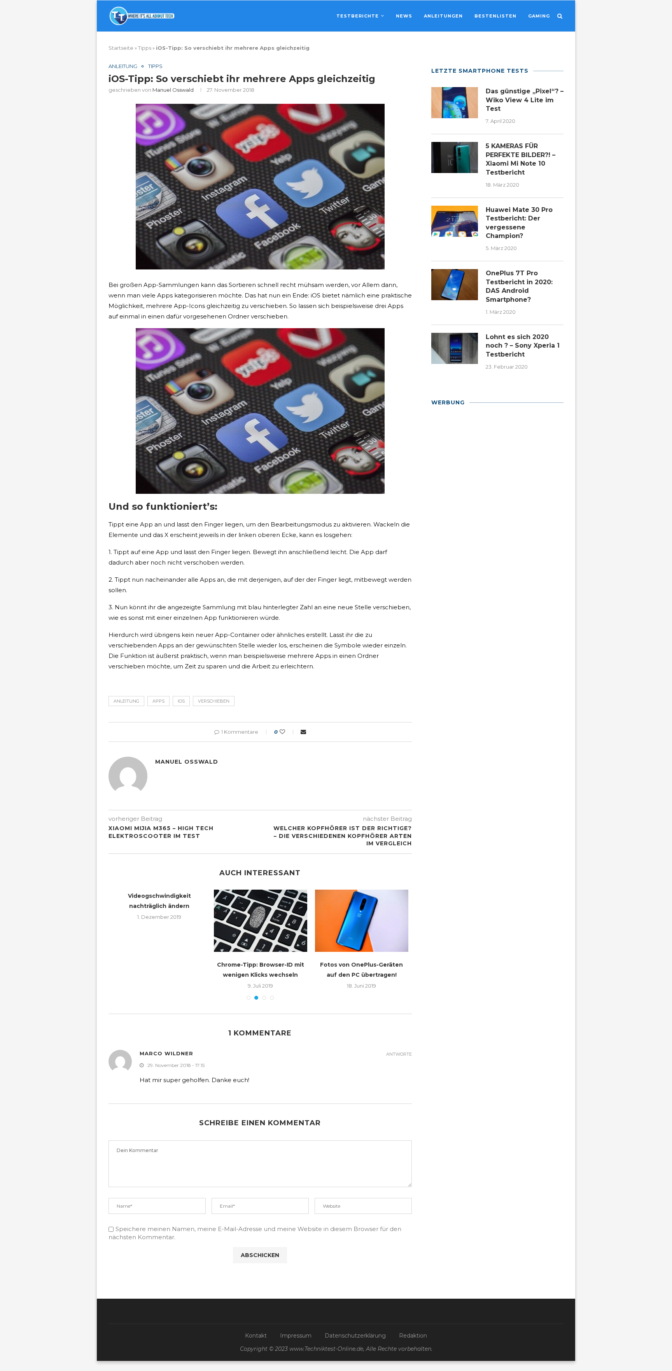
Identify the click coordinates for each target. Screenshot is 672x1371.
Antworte (399, 1054)
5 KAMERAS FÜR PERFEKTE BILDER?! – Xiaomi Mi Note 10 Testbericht (520, 159)
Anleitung (122, 66)
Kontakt (256, 1335)
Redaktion (413, 1335)
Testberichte (357, 16)
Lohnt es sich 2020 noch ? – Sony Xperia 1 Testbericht (523, 345)
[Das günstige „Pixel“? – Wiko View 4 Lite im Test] (454, 102)
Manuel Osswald (173, 90)
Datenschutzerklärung (355, 1335)
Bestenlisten (495, 16)
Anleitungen (443, 16)
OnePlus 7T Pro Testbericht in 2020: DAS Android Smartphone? (519, 286)
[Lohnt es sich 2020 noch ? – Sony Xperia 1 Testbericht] (454, 348)
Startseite (120, 48)
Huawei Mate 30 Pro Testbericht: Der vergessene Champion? (519, 223)
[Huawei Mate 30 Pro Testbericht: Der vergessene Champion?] (454, 221)
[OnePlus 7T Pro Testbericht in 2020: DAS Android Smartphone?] (454, 284)
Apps (158, 701)
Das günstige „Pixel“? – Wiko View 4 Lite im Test (525, 99)
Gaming (539, 16)
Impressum (296, 1335)
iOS (181, 701)
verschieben (213, 701)
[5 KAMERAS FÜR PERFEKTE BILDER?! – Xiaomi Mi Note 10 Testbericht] (454, 157)
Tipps (144, 48)
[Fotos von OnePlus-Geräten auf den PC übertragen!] (361, 921)
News (404, 16)
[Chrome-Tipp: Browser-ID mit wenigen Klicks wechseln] (260, 921)
